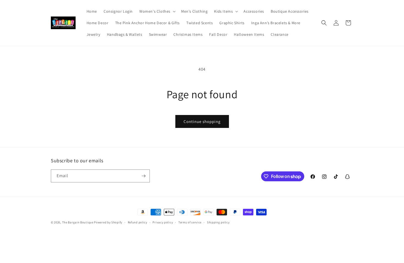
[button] (157, 11)
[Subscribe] (143, 175)
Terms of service (189, 222)
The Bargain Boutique (78, 222)
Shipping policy (218, 222)
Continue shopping (202, 121)
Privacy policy (163, 222)
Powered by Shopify (108, 222)
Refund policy (137, 222)
